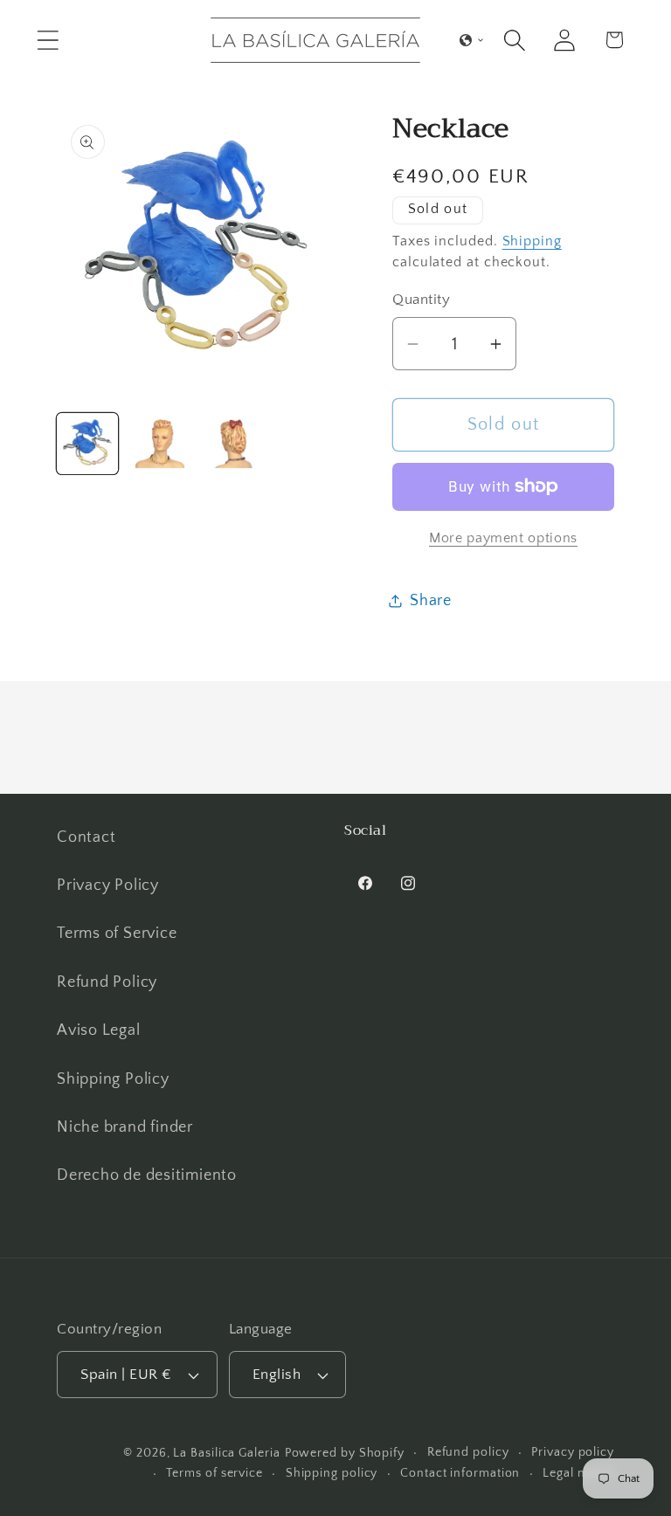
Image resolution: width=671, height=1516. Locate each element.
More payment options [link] (503, 538)
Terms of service (214, 1473)
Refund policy (468, 1452)
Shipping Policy (113, 1079)
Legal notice (578, 1473)
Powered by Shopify (345, 1453)
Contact (86, 837)
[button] (48, 40)
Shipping (532, 241)
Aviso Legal (99, 1030)
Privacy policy (572, 1452)
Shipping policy (332, 1473)
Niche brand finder (125, 1127)
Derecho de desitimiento (147, 1175)
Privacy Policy (108, 885)
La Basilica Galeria (226, 1453)
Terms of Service (116, 933)
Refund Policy (107, 982)
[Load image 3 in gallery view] (232, 443)
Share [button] (431, 601)
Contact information (460, 1473)
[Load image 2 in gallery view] (159, 443)
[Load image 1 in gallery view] (87, 443)
